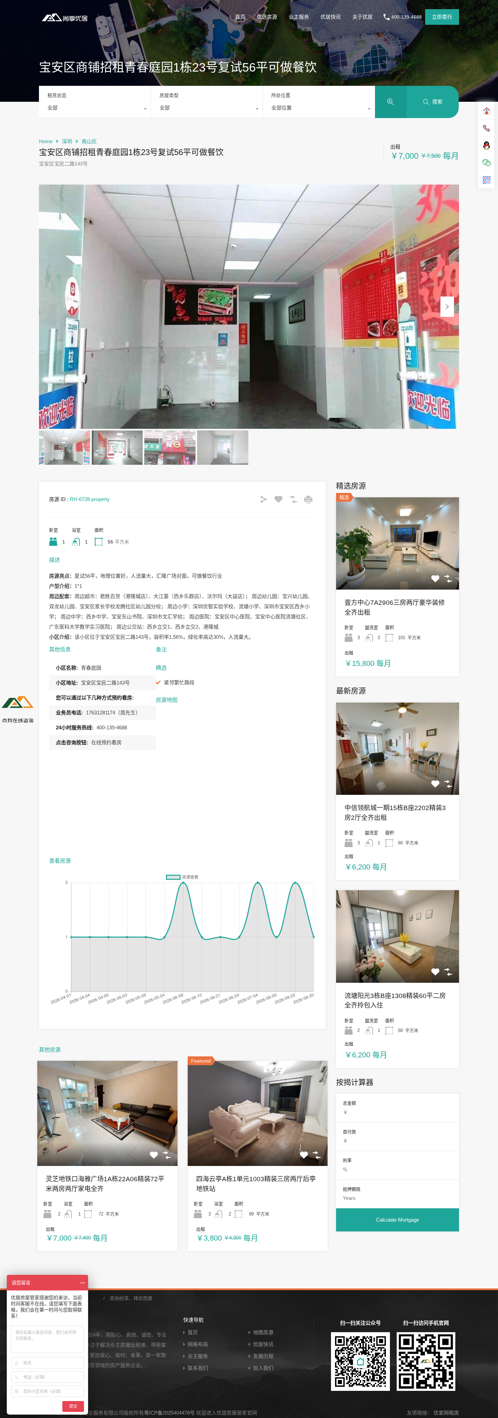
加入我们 (263, 1368)
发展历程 (263, 1356)
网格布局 (198, 1344)
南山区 (89, 141)
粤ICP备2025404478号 (169, 1413)
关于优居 (362, 17)
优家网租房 (445, 1413)
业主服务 (299, 17)
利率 (347, 1160)
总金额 (349, 1103)
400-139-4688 (406, 17)
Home (46, 141)
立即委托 (442, 17)
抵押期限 (351, 1189)
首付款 (349, 1131)
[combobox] (95, 109)
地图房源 (263, 1332)
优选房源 (267, 17)
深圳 (67, 141)
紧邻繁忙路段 (179, 682)
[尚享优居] (66, 22)
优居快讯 (330, 17)
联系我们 (198, 1368)
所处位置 (280, 95)
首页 (240, 17)
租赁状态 (56, 95)
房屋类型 (169, 95)
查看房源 (107, 1145)
